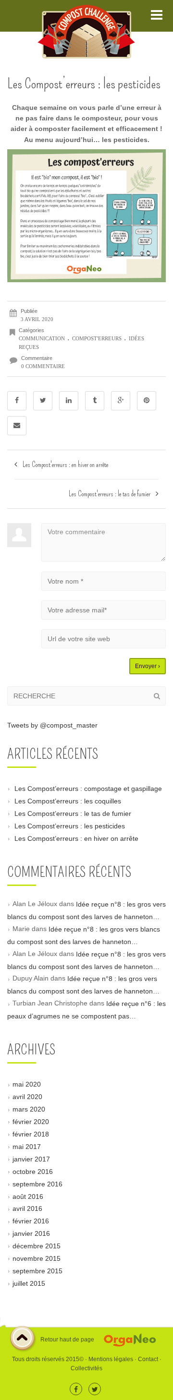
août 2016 (27, 1196)
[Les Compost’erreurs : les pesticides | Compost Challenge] (86, 16)
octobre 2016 (32, 1171)
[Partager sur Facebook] (16, 400)
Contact (148, 1359)
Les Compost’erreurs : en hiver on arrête (76, 838)
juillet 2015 (28, 1283)
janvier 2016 (31, 1233)
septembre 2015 (37, 1271)
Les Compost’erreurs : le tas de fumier (72, 813)
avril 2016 (27, 1208)
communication (42, 338)
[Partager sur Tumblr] (94, 400)
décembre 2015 (36, 1246)
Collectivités (86, 1368)
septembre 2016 (37, 1183)
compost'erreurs (97, 338)
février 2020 (30, 1121)
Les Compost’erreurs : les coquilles (67, 801)
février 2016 (30, 1221)
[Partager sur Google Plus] (120, 400)
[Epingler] (146, 400)
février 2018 (30, 1134)
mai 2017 (26, 1146)
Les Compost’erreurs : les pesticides (69, 826)
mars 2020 (28, 1109)
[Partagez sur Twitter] (42, 400)
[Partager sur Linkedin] (68, 400)
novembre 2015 (36, 1258)
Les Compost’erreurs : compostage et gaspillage (88, 788)
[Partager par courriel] (16, 425)
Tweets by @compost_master (52, 725)
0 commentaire (43, 366)
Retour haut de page (66, 1339)
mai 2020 (26, 1084)
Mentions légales (110, 1359)
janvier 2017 (31, 1159)
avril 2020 (27, 1097)
